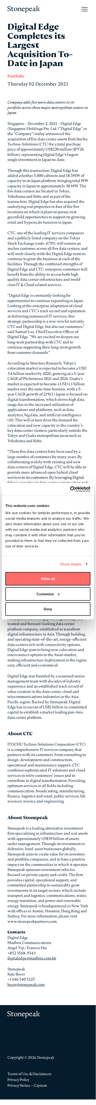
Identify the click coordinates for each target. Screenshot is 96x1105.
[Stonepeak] (23, 9)
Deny (48, 609)
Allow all (48, 579)
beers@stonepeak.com (26, 984)
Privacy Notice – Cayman (27, 1085)
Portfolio (15, 76)
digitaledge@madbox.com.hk (31, 958)
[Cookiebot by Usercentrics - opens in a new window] (70, 489)
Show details (70, 564)
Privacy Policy (18, 1079)
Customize (45, 594)
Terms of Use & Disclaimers (29, 1074)
